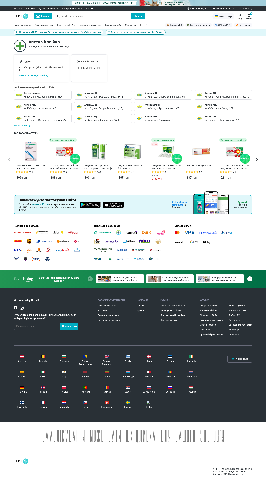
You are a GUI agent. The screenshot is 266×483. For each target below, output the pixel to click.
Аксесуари (234, 329)
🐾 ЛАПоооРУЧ (223, 25)
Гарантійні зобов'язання (172, 305)
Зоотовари (234, 320)
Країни (140, 310)
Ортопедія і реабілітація (211, 334)
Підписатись (69, 326)
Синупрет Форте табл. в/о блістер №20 (130, 167)
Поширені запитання (71, 8)
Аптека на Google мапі (32, 75)
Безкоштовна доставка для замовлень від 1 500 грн (137, 32)
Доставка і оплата (48, 8)
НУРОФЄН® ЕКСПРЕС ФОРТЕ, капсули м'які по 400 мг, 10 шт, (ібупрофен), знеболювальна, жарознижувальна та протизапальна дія (235, 167)
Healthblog (247, 8)
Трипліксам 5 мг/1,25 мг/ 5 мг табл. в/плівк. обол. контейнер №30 (30, 167)
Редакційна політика (170, 310)
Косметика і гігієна (44, 25)
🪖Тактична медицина (198, 25)
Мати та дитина (237, 305)
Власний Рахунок (199, 8)
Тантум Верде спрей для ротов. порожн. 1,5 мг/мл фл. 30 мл (98, 167)
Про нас (90, 8)
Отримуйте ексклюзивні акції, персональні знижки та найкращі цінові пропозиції (45, 317)
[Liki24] (21, 461)
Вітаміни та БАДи (66, 25)
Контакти (30, 8)
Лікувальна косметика (90, 25)
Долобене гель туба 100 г (198, 165)
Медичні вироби (113, 25)
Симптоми (234, 334)
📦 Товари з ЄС (174, 25)
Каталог (18, 8)
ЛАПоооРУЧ (235, 315)
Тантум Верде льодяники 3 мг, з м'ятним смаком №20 (167, 167)
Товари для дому (237, 310)
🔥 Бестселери (243, 25)
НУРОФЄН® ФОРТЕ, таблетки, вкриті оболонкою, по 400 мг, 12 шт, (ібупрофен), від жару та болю (65, 167)
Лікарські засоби (22, 25)
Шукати (138, 16)
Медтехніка (131, 25)
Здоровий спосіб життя (240, 325)
